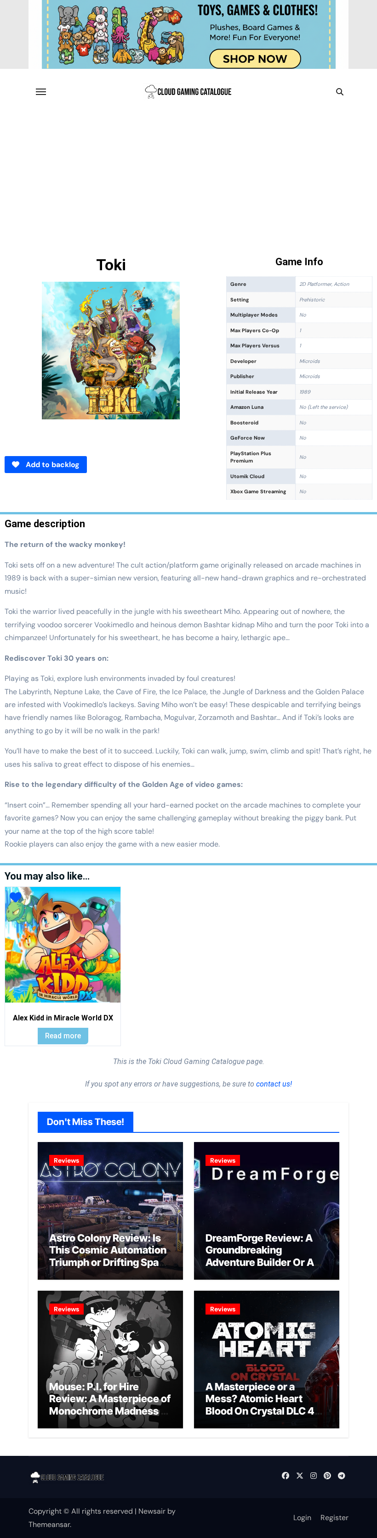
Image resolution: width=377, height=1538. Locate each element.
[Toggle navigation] (41, 92)
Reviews (66, 1160)
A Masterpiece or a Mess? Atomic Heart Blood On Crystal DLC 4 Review (260, 1405)
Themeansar (49, 1524)
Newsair (152, 1511)
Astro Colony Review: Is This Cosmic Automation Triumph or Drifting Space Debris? (110, 1256)
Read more (63, 1035)
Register (334, 1517)
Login (302, 1517)
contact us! (273, 1084)
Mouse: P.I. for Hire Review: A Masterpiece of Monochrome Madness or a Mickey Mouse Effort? (110, 1405)
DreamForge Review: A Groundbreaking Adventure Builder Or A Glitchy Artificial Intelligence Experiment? (265, 1262)
